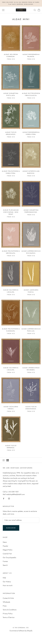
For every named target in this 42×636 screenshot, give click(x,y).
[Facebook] (3, 498)
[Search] (35, 10)
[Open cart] (39, 10)
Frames (5, 561)
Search (5, 565)
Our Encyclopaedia (9, 557)
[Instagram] (9, 498)
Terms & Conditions (9, 610)
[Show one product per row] (4, 460)
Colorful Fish (7, 553)
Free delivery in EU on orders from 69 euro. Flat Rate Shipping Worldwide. (21, 3)
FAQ (4, 578)
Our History (7, 581)
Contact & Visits (8, 598)
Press (5, 606)
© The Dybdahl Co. (21, 628)
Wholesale (6, 602)
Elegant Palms (7, 550)
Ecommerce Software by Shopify (21, 630)
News (5, 542)
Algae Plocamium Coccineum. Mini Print (11, 212)
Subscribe (11, 528)
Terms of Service (8, 617)
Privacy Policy (7, 613)
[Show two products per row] (8, 460)
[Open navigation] (3, 10)
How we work (7, 585)
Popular (5, 546)
